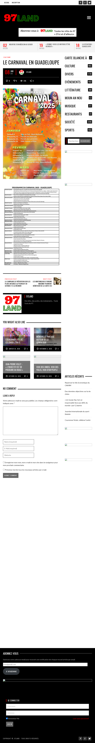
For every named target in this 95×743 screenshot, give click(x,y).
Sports (78, 130)
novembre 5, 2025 (46, 349)
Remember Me (13, 718)
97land (28, 72)
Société (78, 122)
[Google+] (85, 2)
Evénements (78, 82)
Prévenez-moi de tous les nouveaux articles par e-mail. (26, 470)
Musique (78, 106)
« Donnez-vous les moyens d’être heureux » (58, 45)
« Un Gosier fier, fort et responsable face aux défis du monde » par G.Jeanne (76, 403)
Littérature (78, 90)
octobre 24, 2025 (15, 376)
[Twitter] (89, 2)
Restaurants (78, 114)
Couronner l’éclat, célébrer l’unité (77, 420)
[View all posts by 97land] (21, 72)
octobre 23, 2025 (46, 376)
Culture (7, 57)
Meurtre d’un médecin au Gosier (21, 44)
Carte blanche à (78, 58)
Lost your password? (81, 718)
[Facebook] (80, 2)
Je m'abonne (11, 671)
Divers (78, 74)
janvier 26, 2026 (14, 349)
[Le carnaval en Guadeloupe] (32, 133)
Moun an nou (78, 98)
